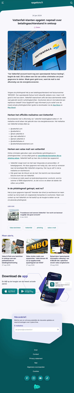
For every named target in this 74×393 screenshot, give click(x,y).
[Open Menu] (2, 2)
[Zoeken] (71, 2)
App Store (56, 105)
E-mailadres (18, 326)
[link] (37, 3)
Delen (38, 27)
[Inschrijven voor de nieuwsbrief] (58, 329)
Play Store (11, 108)
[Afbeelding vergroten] (63, 34)
